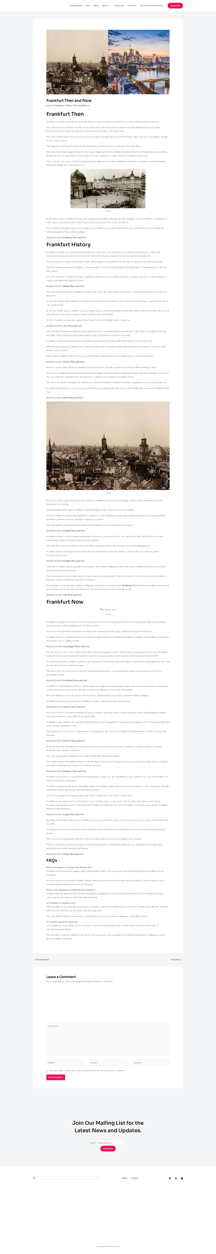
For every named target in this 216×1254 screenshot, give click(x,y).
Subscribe (108, 1148)
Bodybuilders (76, 5)
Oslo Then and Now (72, 595)
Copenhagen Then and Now (76, 646)
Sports (105, 5)
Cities (96, 5)
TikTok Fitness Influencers (151, 5)
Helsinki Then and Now (74, 530)
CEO (88, 5)
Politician (132, 5)
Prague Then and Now (73, 814)
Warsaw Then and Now (74, 740)
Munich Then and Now (73, 286)
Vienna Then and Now (73, 854)
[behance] (170, 1178)
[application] (109, 5)
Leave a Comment (55, 105)
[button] (175, 5)
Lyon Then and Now (72, 326)
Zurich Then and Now (73, 397)
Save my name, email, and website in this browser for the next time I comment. (87, 1070)
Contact (134, 1178)
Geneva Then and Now (73, 361)
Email (93, 1143)
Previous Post (41, 959)
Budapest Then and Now (74, 771)
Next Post (177, 959)
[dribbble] (182, 1178)
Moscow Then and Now (74, 707)
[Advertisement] (108, 1003)
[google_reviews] (176, 1178)
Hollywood (119, 5)
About (124, 1178)
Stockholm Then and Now (75, 680)
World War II (128, 585)
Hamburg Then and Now (74, 237)
